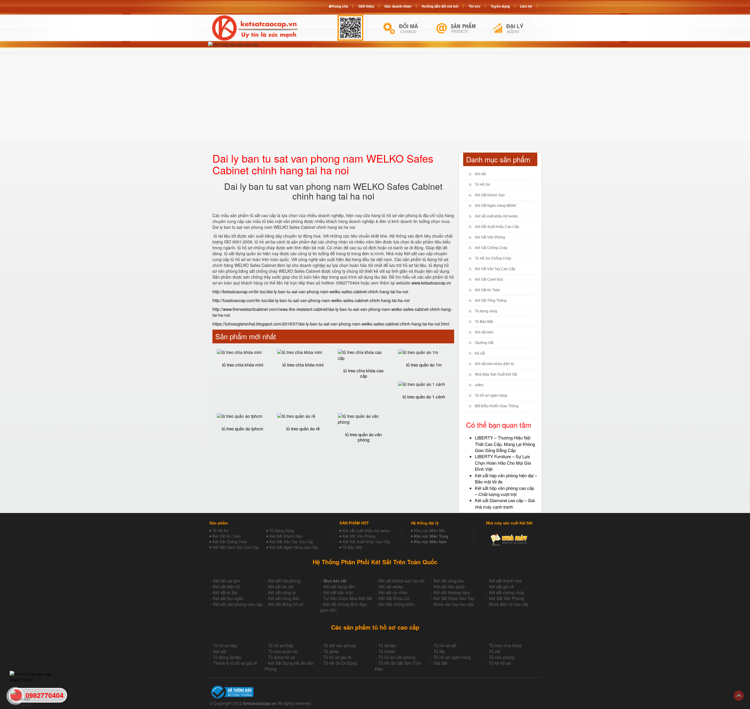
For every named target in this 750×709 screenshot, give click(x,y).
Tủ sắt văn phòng (339, 645)
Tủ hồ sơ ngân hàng (491, 395)
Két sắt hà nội (281, 586)
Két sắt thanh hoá (505, 581)
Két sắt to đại (225, 592)
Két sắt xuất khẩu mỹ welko (496, 216)
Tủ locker (387, 651)
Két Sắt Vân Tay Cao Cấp (495, 269)
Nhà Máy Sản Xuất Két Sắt (496, 374)
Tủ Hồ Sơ (482, 185)
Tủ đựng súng (486, 311)
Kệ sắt (480, 353)
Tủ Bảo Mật (484, 322)
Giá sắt (219, 651)
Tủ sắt (494, 651)
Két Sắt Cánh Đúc (489, 279)
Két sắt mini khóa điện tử (494, 364)
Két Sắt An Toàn (487, 290)
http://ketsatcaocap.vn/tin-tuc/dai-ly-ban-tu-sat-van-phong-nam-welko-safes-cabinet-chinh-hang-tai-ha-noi (310, 291)
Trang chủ (340, 6)
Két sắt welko (391, 586)
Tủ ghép (331, 651)
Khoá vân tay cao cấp (454, 604)
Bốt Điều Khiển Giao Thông (497, 406)
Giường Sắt (484, 343)
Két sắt (480, 174)
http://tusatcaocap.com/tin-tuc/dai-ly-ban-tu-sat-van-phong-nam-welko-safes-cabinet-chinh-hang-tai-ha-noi (311, 300)
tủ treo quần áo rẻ (303, 428)
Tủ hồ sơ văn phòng (397, 657)
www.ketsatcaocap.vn (431, 283)
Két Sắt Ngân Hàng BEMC (496, 206)
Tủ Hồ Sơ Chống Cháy (493, 258)
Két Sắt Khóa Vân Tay (454, 598)
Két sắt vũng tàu (449, 581)
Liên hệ (526, 6)
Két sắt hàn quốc (449, 586)
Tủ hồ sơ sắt (445, 645)
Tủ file (439, 651)
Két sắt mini (484, 332)
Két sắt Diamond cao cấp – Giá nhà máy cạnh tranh (505, 503)
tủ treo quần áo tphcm (242, 428)
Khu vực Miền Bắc (430, 530)
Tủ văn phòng (501, 657)
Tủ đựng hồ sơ (281, 657)
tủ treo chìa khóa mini (242, 365)
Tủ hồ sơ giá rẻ (337, 657)
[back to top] (739, 696)
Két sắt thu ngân (228, 598)
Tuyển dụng (500, 6)
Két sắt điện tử (226, 586)
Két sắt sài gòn (227, 581)
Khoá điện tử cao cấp (509, 604)
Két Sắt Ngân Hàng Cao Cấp (294, 547)
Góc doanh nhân (397, 6)
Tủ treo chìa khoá (505, 645)
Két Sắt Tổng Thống (491, 301)
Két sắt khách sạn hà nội (401, 581)
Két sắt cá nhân (393, 592)
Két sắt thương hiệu (452, 592)
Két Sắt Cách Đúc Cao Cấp (235, 547)
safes (479, 385)
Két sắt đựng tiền (339, 586)
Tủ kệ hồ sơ (500, 663)
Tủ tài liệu (387, 645)
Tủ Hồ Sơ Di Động (340, 663)
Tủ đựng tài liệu (227, 657)
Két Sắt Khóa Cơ (394, 598)
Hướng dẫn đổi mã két (440, 6)
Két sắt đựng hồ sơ (285, 604)
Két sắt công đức (283, 598)
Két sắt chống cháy (506, 592)
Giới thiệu (366, 6)
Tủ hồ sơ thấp (281, 645)
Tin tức (474, 6)
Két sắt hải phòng (284, 581)
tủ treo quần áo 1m (424, 365)
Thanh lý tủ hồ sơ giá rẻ (235, 663)
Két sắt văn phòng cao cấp (237, 604)
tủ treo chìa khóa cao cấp (363, 373)
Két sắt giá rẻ (501, 586)
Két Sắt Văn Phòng (490, 237)
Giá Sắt (440, 663)
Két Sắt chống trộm (396, 604)
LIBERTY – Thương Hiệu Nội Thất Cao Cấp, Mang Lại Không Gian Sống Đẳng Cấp (505, 443)
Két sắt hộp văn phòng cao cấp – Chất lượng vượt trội (504, 491)
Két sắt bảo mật (338, 592)
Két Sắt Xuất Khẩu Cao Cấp (497, 227)
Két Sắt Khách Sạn (490, 195)
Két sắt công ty (282, 592)
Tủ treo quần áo (283, 651)
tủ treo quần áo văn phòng (363, 437)
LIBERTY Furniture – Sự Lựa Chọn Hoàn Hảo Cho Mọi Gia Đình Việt (503, 462)
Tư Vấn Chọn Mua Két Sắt (347, 598)
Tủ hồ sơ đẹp (225, 645)
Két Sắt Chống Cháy (491, 248)
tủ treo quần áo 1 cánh (424, 396)
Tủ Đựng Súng (282, 530)
